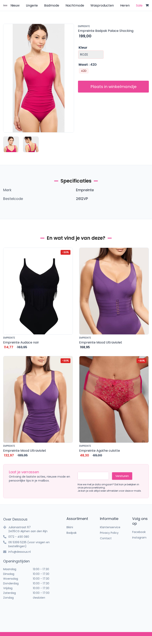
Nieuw (15, 5)
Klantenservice (110, 527)
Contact (106, 538)
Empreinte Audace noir (21, 342)
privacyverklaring (94, 487)
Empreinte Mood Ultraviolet (100, 342)
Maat (83, 64)
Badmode (51, 5)
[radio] (83, 70)
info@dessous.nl (19, 552)
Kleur (83, 47)
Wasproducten (102, 5)
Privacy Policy (109, 533)
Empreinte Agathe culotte (99, 450)
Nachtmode (75, 5)
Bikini (69, 527)
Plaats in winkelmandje (113, 86)
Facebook (139, 532)
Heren (125, 5)
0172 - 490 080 (18, 537)
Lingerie (32, 5)
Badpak (71, 533)
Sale (139, 5)
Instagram (139, 537)
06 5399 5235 (17, 542)
